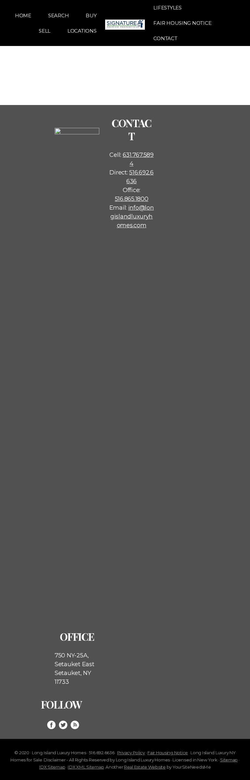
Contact (165, 38)
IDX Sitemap (52, 767)
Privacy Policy (131, 752)
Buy (91, 15)
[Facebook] (51, 725)
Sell (44, 31)
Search (58, 15)
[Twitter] (63, 725)
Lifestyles (167, 8)
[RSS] (75, 725)
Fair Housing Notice (182, 23)
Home (23, 15)
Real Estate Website (145, 767)
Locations (82, 31)
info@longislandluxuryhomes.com (132, 216)
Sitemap (229, 759)
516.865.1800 (131, 198)
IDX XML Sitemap (86, 767)
